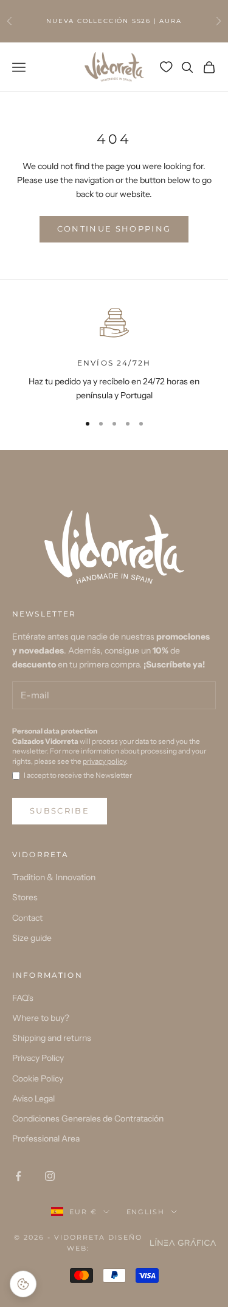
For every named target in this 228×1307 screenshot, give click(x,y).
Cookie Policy (37, 1078)
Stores (25, 897)
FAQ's (22, 997)
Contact (27, 917)
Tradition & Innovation (53, 877)
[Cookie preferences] (23, 1284)
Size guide (32, 937)
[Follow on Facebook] (18, 1176)
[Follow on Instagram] (50, 1176)
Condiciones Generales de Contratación (88, 1118)
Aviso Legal (33, 1098)
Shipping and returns (51, 1037)
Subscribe (59, 810)
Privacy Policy (38, 1057)
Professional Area (46, 1138)
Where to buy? (40, 1017)
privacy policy (104, 761)
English (145, 1212)
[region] (114, 353)
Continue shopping (114, 228)
